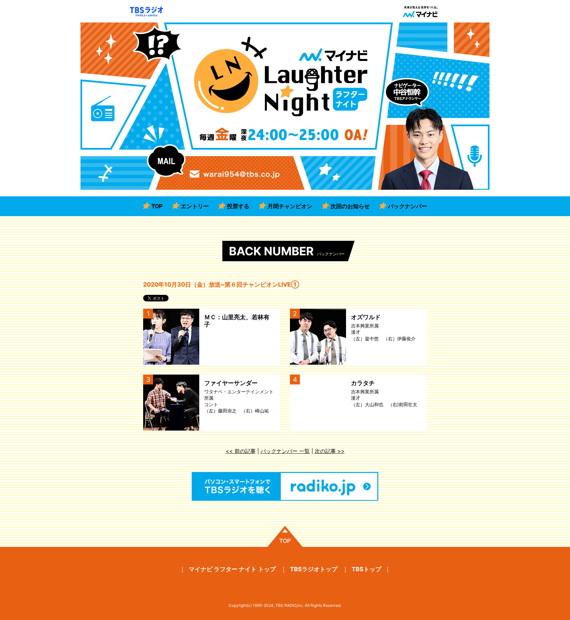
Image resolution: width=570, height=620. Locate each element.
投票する (238, 206)
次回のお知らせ (350, 206)
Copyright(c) (240, 605)
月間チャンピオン (290, 206)
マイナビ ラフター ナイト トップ (232, 569)
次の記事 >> (330, 451)
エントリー (195, 206)
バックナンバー (407, 206)
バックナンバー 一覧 (285, 451)
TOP (157, 206)
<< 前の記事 (241, 451)
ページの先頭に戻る (285, 536)
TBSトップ (366, 569)
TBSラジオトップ (313, 569)
